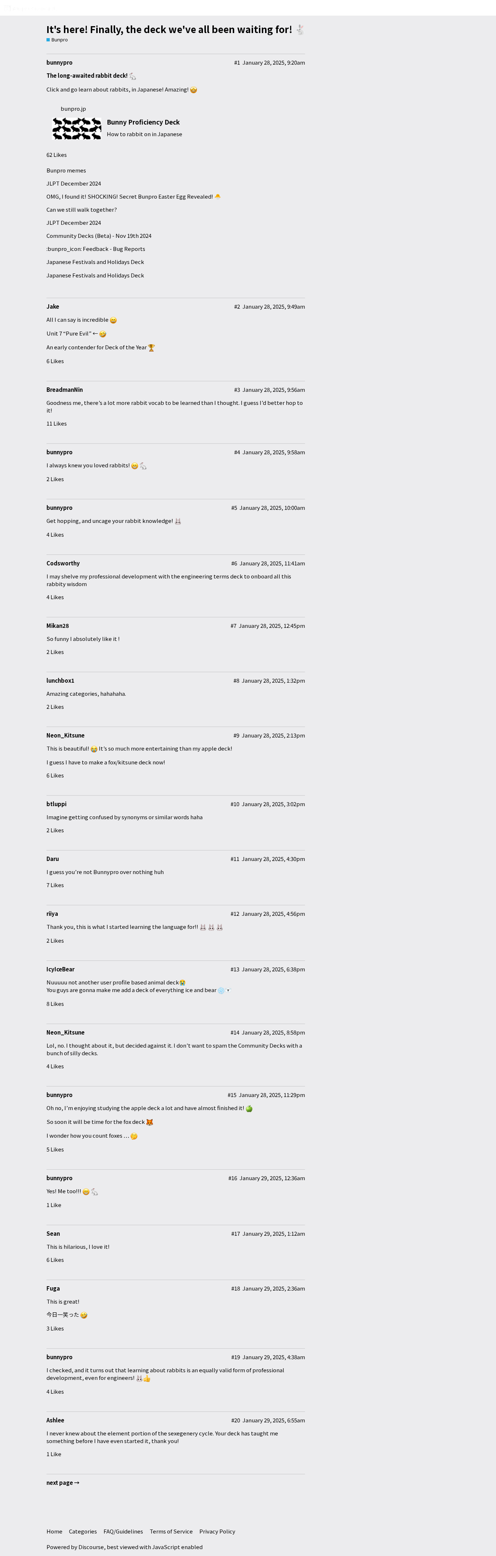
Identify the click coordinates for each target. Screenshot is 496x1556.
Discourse (91, 1547)
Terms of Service (171, 1531)
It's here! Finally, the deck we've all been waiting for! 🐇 (176, 29)
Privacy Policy (217, 1531)
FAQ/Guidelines (123, 1531)
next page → (63, 1482)
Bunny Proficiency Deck (143, 121)
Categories (83, 1531)
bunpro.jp (73, 108)
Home (54, 1531)
